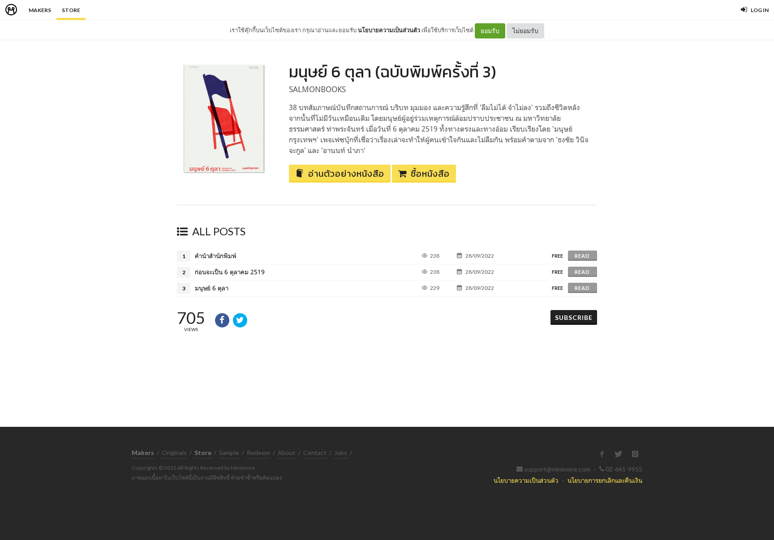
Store (71, 10)
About (287, 452)
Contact (315, 452)
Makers (40, 10)
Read (582, 256)
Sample (229, 452)
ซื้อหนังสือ (430, 173)
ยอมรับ (490, 30)
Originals (174, 452)
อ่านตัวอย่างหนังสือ (346, 173)
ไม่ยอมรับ (525, 30)
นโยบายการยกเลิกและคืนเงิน (605, 480)
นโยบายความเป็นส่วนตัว (389, 30)
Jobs (340, 452)
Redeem (258, 452)
